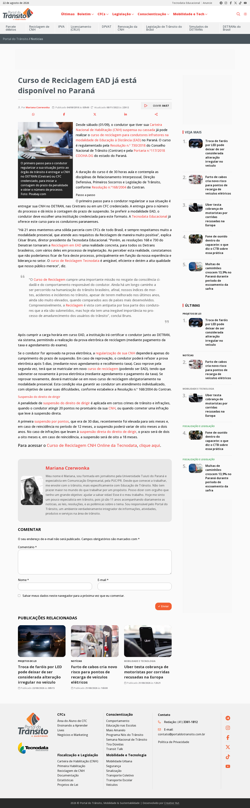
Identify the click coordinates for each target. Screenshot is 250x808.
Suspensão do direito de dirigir (39, 397)
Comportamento (117, 721)
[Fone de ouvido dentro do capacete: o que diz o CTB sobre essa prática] (196, 239)
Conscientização (119, 714)
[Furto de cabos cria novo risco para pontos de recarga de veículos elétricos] (95, 641)
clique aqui (149, 445)
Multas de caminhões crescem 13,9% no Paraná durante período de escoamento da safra (218, 276)
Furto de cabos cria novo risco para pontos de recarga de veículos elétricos (94, 674)
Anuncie (207, 3)
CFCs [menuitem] (101, 14)
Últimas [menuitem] (68, 14)
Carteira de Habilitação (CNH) (77, 761)
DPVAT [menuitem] (106, 27)
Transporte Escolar (119, 780)
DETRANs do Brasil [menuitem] (232, 28)
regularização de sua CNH (115, 353)
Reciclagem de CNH (71, 771)
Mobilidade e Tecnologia (126, 755)
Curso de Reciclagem (49, 279)
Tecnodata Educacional (186, 3)
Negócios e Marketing (72, 735)
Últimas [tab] (192, 305)
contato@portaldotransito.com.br (181, 734)
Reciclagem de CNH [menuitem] (39, 28)
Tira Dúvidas (115, 744)
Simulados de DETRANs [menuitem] (198, 28)
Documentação (68, 775)
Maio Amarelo (115, 730)
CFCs (61, 714)
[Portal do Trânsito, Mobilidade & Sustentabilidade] (33, 725)
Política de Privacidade (173, 742)
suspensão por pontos (51, 421)
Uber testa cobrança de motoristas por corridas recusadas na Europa (146, 672)
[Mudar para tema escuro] (245, 14)
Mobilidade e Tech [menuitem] (188, 14)
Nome (23, 580)
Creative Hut (171, 803)
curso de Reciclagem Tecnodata (75, 260)
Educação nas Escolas (121, 725)
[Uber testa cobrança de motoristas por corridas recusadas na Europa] (148, 641)
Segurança (113, 766)
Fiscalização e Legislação (77, 755)
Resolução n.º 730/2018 (127, 145)
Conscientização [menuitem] (152, 14)
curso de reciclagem (103, 368)
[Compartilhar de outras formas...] (156, 114)
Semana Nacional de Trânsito (126, 739)
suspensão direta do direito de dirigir (108, 431)
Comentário (27, 547)
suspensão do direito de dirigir (66, 403)
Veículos (112, 785)
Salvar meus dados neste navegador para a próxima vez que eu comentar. (73, 596)
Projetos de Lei (67, 785)
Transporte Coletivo (120, 775)
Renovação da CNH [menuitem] (127, 28)
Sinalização (114, 771)
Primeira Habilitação (71, 766)
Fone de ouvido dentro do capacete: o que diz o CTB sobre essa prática (216, 244)
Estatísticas (65, 780)
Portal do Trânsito (15, 39)
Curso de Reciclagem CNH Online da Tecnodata (92, 445)
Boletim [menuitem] (84, 14)
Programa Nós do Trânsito (124, 735)
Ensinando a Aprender (72, 725)
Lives (60, 730)
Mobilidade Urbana (119, 761)
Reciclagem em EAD (66, 245)
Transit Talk (114, 749)
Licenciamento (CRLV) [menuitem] (81, 28)
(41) (188, 722)
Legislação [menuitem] (121, 14)
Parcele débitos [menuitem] (11, 28)
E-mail (103, 580)
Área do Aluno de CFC (72, 721)
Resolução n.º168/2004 (109, 187)
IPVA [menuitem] (61, 27)
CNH (112, 408)
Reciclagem (74, 305)
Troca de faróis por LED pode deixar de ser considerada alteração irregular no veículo (40, 674)
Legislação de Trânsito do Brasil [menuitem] (164, 28)
